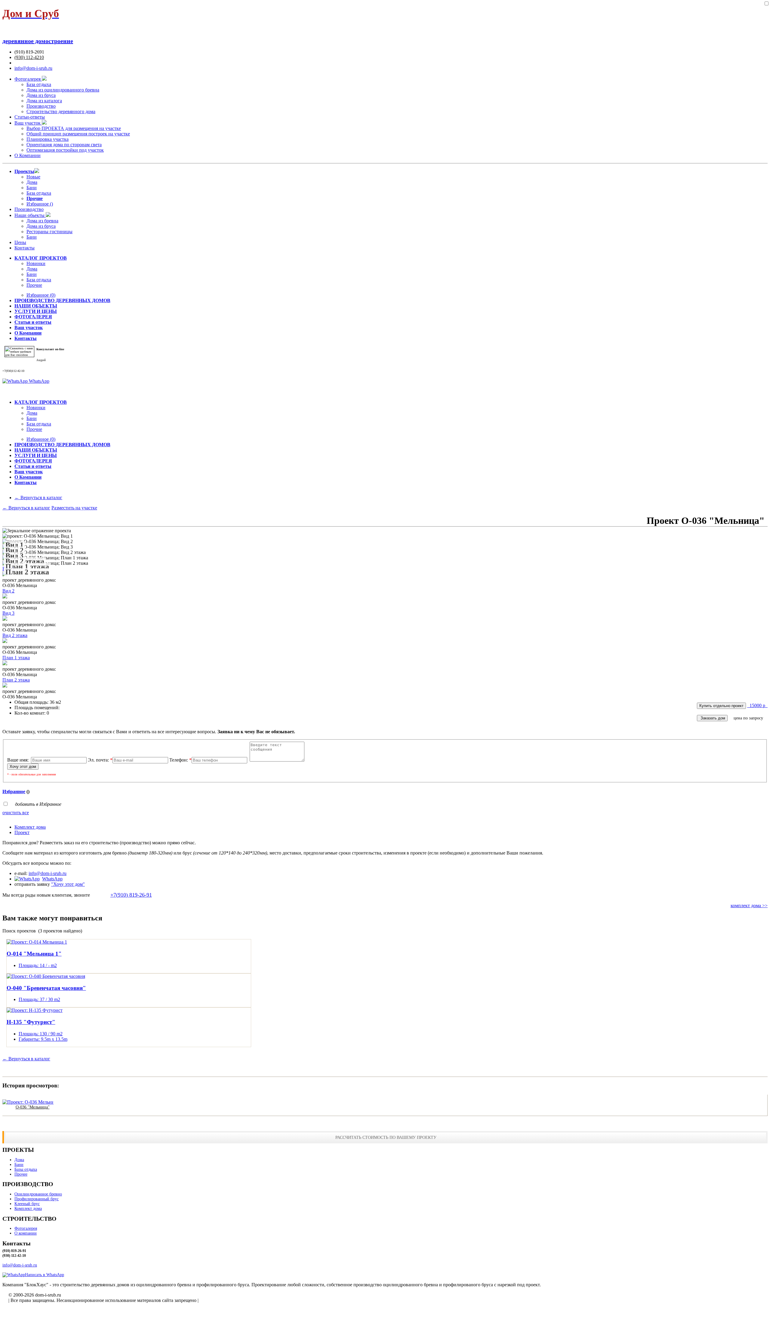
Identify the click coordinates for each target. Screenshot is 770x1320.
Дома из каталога (44, 100)
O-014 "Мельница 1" (34, 954)
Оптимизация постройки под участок (65, 150)
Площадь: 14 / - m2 (38, 965)
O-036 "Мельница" (33, 1107)
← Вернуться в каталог (38, 497)
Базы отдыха (25, 1169)
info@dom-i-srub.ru (33, 68)
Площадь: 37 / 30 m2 (39, 999)
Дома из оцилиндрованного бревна (62, 89)
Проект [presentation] (21, 832)
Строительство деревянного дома (60, 111)
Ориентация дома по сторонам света (64, 144)
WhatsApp (38, 381)
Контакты (24, 247)
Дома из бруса (41, 95)
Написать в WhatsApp (44, 1274)
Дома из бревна (42, 220)
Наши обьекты (30, 215)
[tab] (391, 827)
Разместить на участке (74, 507)
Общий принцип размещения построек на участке (78, 133)
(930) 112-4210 (29, 57)
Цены (20, 242)
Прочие (34, 285)
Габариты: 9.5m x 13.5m (43, 1039)
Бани (31, 187)
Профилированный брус (36, 1199)
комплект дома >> (749, 905)
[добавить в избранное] (766, 3)
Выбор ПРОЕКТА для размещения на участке (73, 128)
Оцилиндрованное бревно (38, 1194)
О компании (25, 1233)
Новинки (35, 263)
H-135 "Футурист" (31, 1022)
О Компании (27, 155)
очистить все (15, 812)
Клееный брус (27, 1203)
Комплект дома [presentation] (30, 827)
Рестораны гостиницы (49, 231)
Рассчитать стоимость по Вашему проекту (385, 1137)
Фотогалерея (28, 79)
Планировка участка (47, 139)
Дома (31, 182)
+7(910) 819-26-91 (131, 895)
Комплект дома (28, 1208)
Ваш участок (28, 122)
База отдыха (38, 84)
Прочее (20, 1174)
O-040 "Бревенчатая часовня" (46, 988)
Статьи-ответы (29, 116)
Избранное (40, 295)
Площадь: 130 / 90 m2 (41, 1033)
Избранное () (39, 203)
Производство (41, 106)
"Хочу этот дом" (68, 884)
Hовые (33, 176)
